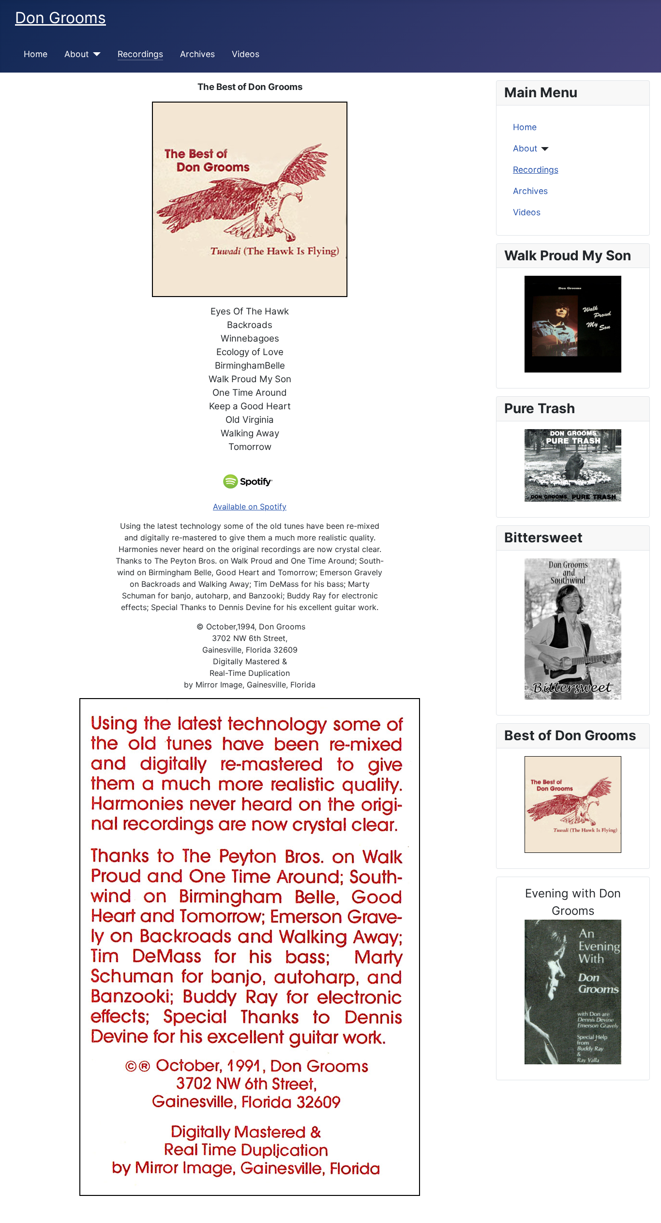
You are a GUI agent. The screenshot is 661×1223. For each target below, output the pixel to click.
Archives (197, 54)
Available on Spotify (249, 506)
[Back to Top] (644, 1205)
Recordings (140, 54)
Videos (245, 54)
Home (35, 54)
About (76, 54)
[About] (95, 54)
